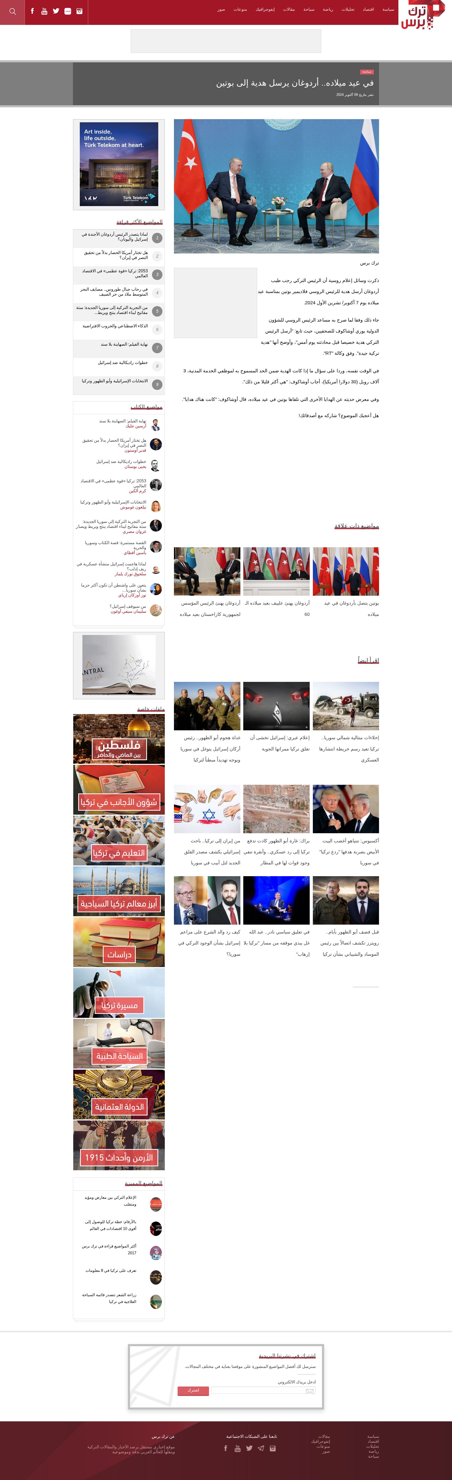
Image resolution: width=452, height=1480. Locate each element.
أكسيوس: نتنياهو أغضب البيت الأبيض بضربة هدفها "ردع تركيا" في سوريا (349, 852)
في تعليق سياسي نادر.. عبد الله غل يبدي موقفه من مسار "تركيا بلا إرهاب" (277, 943)
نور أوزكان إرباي (132, 595)
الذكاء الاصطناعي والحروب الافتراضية (115, 326)
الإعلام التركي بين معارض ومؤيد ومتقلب (110, 1200)
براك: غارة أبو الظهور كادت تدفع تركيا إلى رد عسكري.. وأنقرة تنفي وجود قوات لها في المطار (277, 852)
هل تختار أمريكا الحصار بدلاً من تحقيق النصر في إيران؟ (116, 255)
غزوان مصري (134, 531)
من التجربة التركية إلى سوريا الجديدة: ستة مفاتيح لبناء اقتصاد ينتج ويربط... (112, 310)
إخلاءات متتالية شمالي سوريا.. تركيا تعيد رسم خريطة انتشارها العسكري (349, 749)
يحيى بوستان (135, 466)
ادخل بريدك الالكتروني (297, 1382)
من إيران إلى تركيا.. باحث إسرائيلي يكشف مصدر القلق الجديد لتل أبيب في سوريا (212, 852)
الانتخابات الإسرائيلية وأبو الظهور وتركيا (115, 381)
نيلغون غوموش (133, 507)
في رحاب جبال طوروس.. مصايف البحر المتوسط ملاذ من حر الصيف (114, 291)
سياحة (308, 9)
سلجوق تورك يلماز (130, 574)
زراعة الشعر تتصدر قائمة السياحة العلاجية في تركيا (109, 1298)
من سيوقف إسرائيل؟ (128, 606)
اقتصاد (368, 9)
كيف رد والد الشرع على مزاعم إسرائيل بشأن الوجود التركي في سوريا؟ (209, 943)
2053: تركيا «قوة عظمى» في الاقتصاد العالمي (115, 273)
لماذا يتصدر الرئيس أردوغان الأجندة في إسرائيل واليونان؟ (115, 236)
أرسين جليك (136, 426)
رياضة (328, 9)
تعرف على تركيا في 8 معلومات (111, 1270)
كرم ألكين (137, 491)
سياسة (388, 9)
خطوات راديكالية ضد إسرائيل (123, 362)
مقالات (289, 9)
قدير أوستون (135, 450)
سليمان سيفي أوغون (128, 611)
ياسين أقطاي (135, 552)
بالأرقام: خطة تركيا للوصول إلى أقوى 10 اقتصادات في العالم (110, 1225)
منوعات (240, 9)
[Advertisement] (215, 301)
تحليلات (348, 9)
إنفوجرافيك (265, 9)
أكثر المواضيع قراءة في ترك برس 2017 (109, 1249)
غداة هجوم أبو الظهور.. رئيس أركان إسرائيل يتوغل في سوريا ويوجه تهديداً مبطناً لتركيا (210, 749)
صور (221, 9)
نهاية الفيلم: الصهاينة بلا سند (124, 344)
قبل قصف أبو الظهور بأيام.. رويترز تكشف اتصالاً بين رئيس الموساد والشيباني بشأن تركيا (349, 943)
